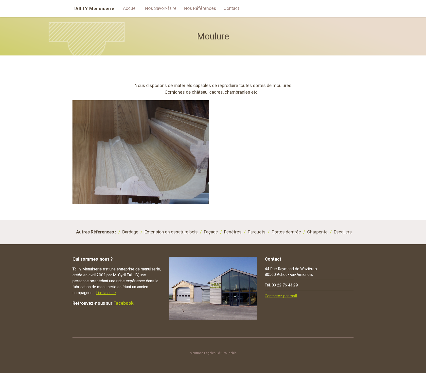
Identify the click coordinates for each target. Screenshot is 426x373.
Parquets (257, 231)
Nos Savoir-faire (161, 8)
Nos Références (200, 8)
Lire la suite (106, 292)
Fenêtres (233, 231)
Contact (231, 8)
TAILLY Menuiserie (93, 8)
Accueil (130, 8)
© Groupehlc (227, 353)
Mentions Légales (202, 353)
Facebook (123, 303)
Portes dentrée (286, 231)
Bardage (130, 231)
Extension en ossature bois (171, 231)
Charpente (317, 231)
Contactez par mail (281, 296)
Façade (211, 231)
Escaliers (343, 231)
